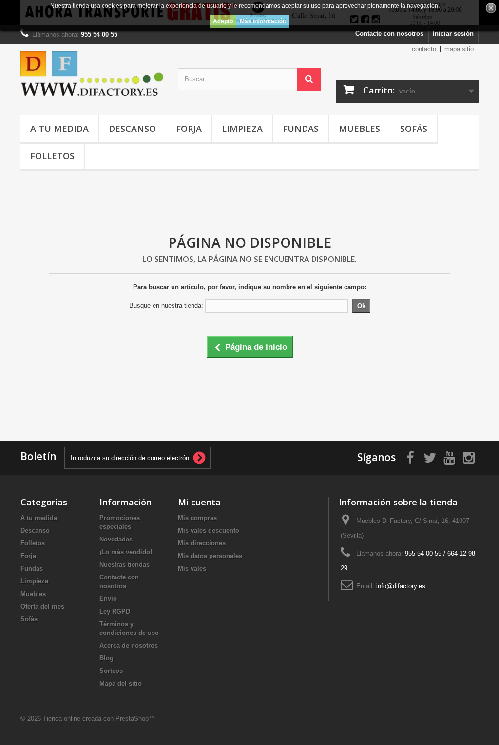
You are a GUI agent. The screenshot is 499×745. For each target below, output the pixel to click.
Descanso (132, 128)
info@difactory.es (400, 586)
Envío (108, 598)
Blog (106, 658)
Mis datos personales (210, 555)
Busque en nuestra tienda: (166, 305)
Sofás (413, 128)
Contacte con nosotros (389, 33)
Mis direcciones (202, 543)
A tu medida (59, 128)
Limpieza (242, 128)
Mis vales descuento (208, 530)
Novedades (116, 539)
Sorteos (111, 670)
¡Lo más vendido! (125, 552)
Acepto (223, 21)
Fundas (301, 128)
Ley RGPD (114, 611)
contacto (424, 49)
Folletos (52, 156)
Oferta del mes (42, 606)
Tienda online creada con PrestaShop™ (99, 718)
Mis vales (192, 568)
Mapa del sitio (120, 683)
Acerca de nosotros (128, 645)
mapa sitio (459, 49)
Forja (189, 128)
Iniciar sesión (453, 33)
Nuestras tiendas (124, 564)
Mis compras (197, 518)
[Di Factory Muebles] (91, 73)
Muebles (359, 128)
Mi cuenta (199, 502)
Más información (263, 21)
